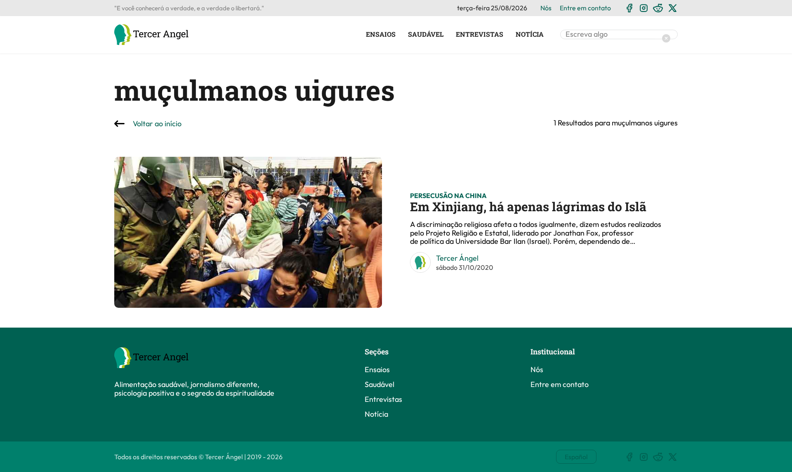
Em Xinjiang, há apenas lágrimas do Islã (528, 206)
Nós (546, 8)
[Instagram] (644, 8)
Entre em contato (585, 8)
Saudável (425, 34)
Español (576, 456)
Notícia (530, 34)
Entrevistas (479, 34)
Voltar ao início (157, 124)
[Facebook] (629, 8)
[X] (672, 8)
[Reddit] (658, 8)
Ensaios (381, 34)
